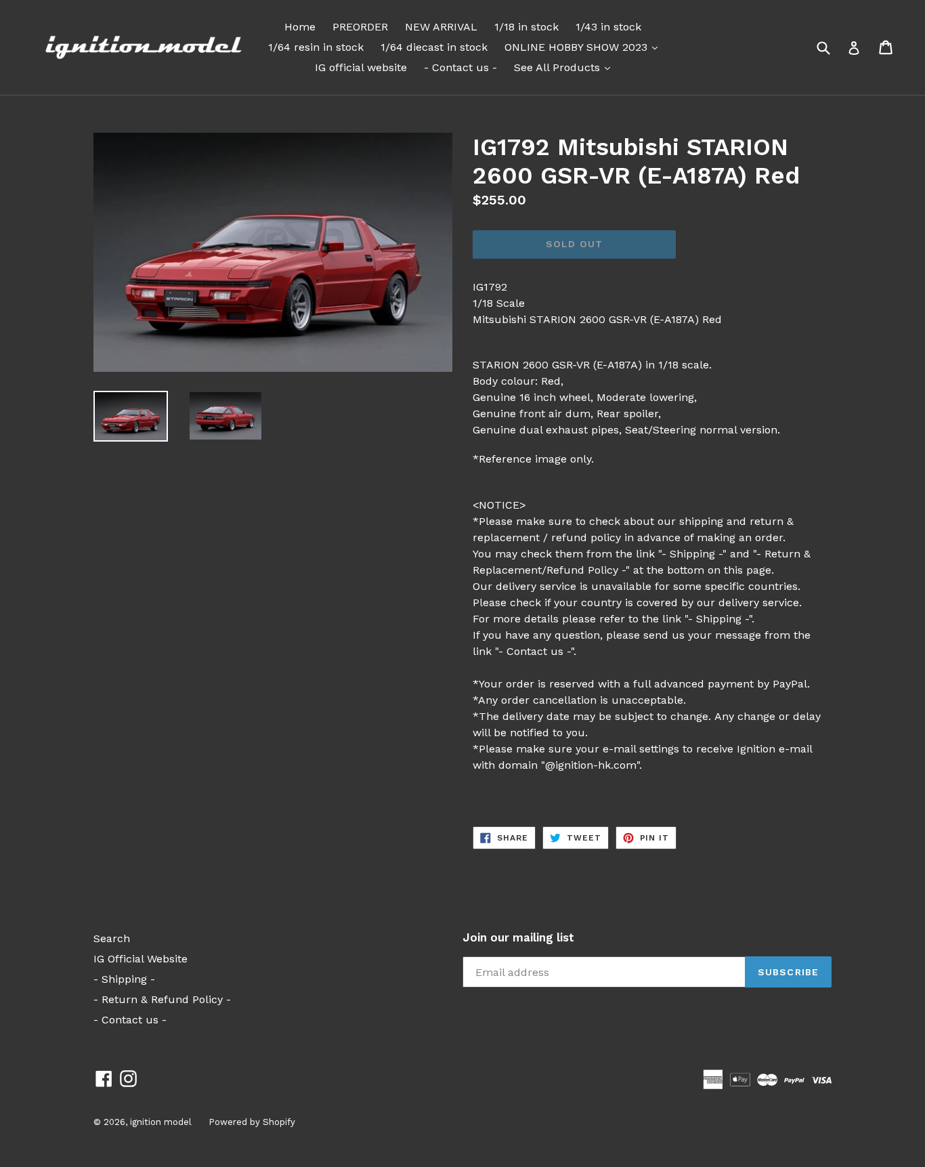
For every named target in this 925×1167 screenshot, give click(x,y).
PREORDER (360, 26)
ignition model (161, 1122)
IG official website (361, 67)
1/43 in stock (608, 26)
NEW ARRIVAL (441, 26)
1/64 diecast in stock (434, 47)
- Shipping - (124, 979)
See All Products (565, 67)
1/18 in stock (526, 26)
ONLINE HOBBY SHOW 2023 (584, 47)
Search (111, 938)
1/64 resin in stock (316, 47)
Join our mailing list (518, 937)
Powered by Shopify (252, 1122)
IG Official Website (140, 958)
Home (300, 26)
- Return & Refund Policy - (162, 999)
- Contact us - (460, 67)
